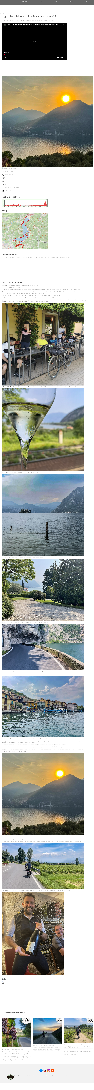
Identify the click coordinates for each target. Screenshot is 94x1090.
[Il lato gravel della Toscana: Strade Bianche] (47, 1030)
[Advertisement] (47, 8)
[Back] (1, 13)
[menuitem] (24, 1)
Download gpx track (8, 190)
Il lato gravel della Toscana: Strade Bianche (44, 1045)
